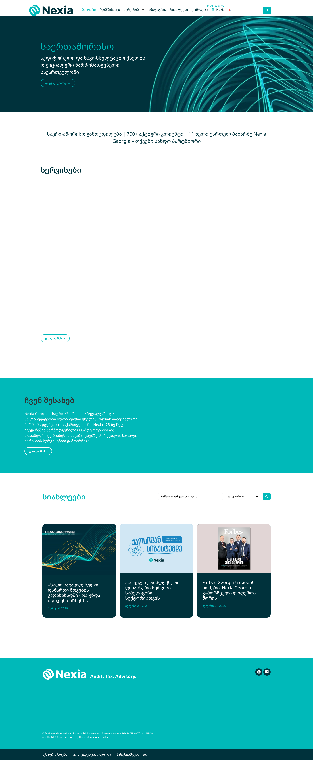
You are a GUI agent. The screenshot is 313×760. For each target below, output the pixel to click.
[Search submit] (267, 496)
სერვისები (61, 170)
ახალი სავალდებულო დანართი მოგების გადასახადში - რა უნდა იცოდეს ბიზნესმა (74, 592)
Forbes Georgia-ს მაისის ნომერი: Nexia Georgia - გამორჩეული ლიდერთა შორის (229, 590)
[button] (134, 9)
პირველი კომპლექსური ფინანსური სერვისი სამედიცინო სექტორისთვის (152, 590)
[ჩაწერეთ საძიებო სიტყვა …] (267, 10)
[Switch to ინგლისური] (229, 9)
